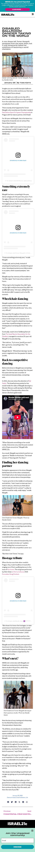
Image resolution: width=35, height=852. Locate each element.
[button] (32, 830)
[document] (17, 426)
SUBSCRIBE (17, 847)
